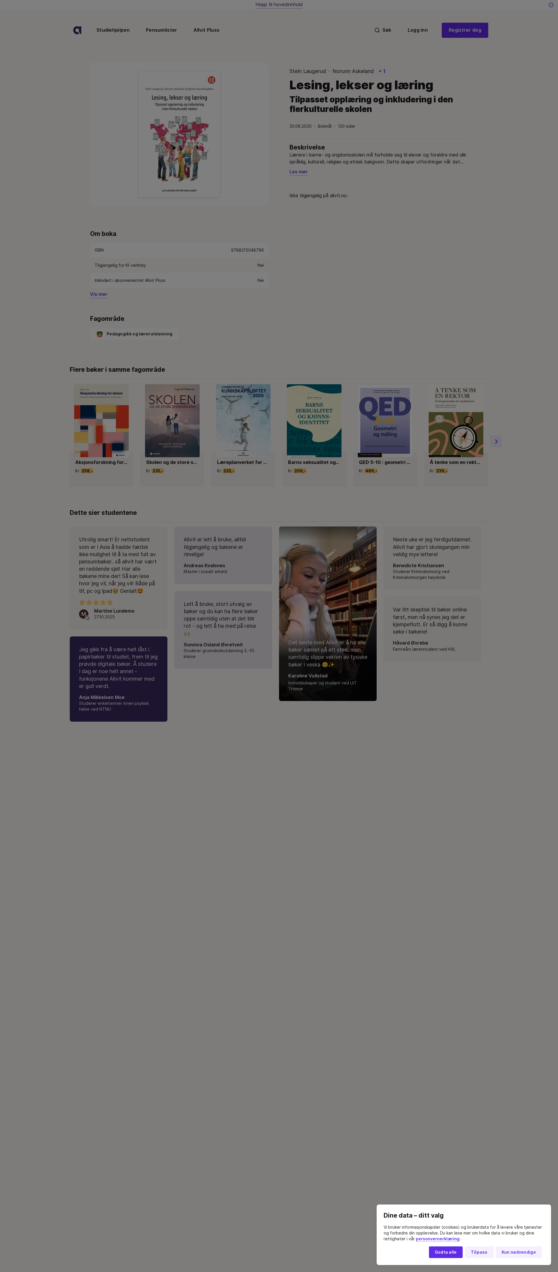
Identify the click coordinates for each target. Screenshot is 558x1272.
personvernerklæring (437, 1239)
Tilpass (479, 1252)
